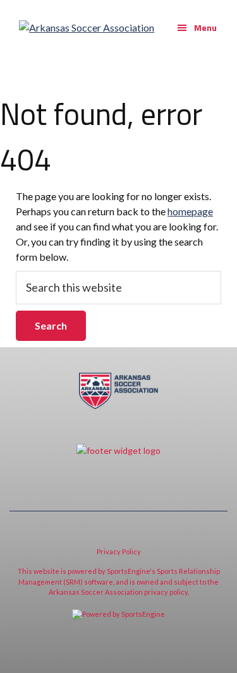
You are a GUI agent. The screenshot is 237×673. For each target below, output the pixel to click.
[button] (197, 27)
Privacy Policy (119, 551)
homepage (190, 211)
